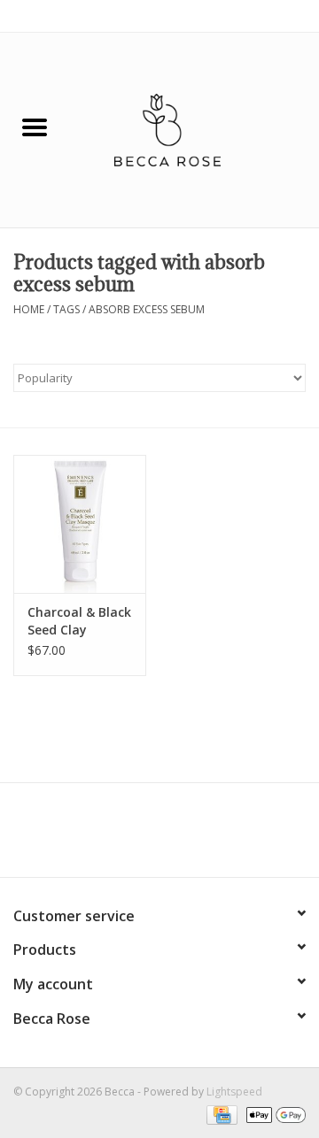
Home (28, 309)
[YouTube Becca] (159, 836)
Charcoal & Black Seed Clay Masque (79, 621)
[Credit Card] (219, 1113)
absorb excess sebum (147, 309)
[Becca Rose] (194, 128)
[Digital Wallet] (273, 1113)
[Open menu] (34, 126)
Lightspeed (234, 1091)
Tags (66, 309)
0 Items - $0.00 (268, 15)
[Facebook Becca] (127, 836)
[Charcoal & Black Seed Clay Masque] (79, 524)
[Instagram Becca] (191, 836)
